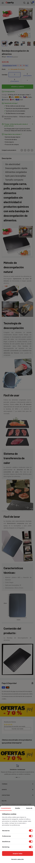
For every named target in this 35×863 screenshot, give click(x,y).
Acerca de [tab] (29, 808)
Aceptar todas (17, 853)
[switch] (31, 830)
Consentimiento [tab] (6, 808)
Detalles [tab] (17, 808)
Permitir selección (17, 859)
